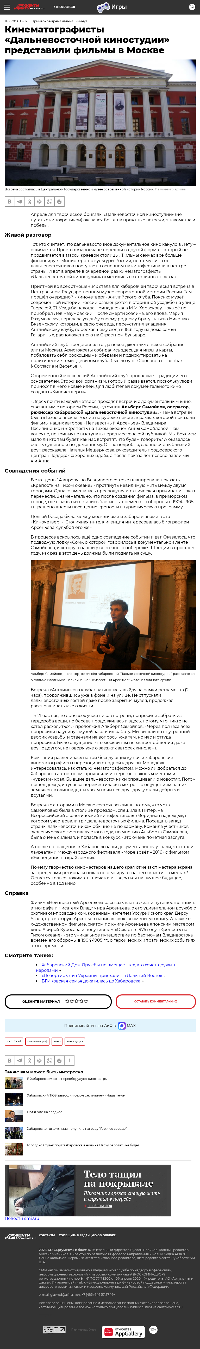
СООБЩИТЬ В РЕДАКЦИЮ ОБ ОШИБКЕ (87, 1235)
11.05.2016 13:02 (16, 21)
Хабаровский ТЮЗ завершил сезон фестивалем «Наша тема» (76, 1095)
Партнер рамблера (83, 1329)
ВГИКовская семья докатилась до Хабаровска (91, 981)
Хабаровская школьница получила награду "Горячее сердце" (77, 1129)
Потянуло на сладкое (44, 1112)
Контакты (47, 1235)
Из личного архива (170, 189)
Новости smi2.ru (22, 1218)
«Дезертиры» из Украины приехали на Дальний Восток (102, 975)
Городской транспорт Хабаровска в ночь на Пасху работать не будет (83, 1145)
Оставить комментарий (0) (155, 1001)
